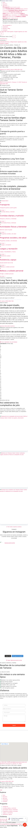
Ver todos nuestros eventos (14, 526)
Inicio (4, 2)
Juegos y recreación (8, 812)
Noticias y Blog (6, 28)
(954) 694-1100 (5, 31)
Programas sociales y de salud (10, 811)
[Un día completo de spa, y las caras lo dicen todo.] (7, 614)
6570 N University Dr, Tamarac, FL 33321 (11, 763)
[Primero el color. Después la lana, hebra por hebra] (7, 560)
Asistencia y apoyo (7, 814)
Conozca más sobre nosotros (7, 326)
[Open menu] (1, 33)
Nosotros (5, 4)
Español (11, 31)
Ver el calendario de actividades (9, 342)
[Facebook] (0, 790)
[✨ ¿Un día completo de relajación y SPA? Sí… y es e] (21, 623)
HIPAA (6, 824)
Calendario (5, 27)
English (16, 31)
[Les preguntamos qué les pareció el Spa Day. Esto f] (21, 569)
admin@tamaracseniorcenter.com (18, 762)
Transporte (5, 806)
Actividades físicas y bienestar (10, 809)
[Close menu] (14, 36)
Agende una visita (22, 31)
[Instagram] (1, 790)
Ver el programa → (7, 25)
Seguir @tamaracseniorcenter (14, 660)
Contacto (5, 30)
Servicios (5, 5)
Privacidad (2, 824)
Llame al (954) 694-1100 (16, 69)
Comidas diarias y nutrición (9, 808)
